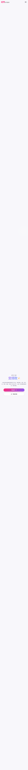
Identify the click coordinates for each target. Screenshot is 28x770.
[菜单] (25, 2)
